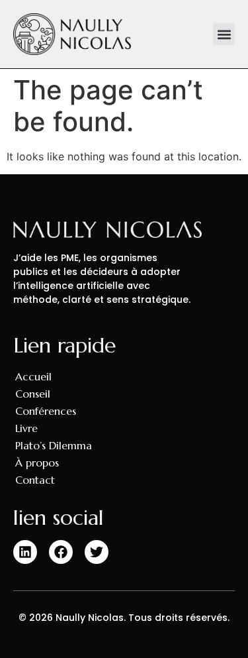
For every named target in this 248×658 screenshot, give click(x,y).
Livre (26, 428)
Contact (35, 479)
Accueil (33, 376)
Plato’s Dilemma (53, 445)
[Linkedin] (25, 552)
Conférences (45, 410)
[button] (224, 34)
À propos (37, 462)
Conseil (32, 393)
